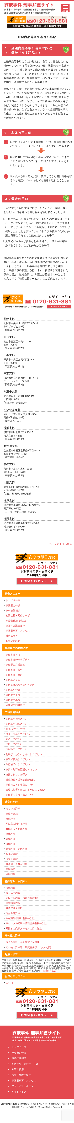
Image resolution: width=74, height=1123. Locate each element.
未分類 (9, 982)
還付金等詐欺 (13, 913)
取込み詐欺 (12, 813)
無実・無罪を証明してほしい (21, 769)
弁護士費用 (18, 1069)
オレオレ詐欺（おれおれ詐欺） (22, 898)
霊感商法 (10, 869)
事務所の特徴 (13, 605)
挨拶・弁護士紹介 (15, 625)
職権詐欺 (10, 843)
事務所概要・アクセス (18, 630)
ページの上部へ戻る (60, 544)
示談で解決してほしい (18, 759)
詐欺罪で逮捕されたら (18, 718)
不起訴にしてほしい (16, 749)
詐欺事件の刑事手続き (18, 659)
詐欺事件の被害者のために (20, 684)
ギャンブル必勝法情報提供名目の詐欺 (26, 923)
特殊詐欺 (10, 888)
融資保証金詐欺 (14, 908)
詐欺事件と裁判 (14, 669)
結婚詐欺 (10, 874)
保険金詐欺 (12, 859)
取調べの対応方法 (15, 729)
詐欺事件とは (13, 654)
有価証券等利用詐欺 (16, 828)
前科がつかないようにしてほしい (24, 754)
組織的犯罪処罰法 (15, 705)
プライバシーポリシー (24, 1086)
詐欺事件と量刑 (14, 674)
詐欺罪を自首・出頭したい (21, 794)
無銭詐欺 (10, 833)
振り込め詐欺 (13, 893)
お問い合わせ (13, 640)
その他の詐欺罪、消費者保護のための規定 (28, 947)
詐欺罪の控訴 (13, 689)
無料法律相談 (13, 610)
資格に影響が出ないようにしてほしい (26, 789)
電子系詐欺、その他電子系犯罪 (22, 942)
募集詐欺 (10, 838)
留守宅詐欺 (12, 854)
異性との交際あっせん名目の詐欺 (24, 928)
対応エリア (12, 635)
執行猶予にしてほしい (18, 764)
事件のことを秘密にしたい (20, 784)
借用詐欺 (10, 818)
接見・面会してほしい (18, 734)
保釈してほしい (14, 744)
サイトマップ (19, 1091)
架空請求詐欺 (13, 903)
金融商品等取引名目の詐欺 (20, 918)
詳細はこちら (49, 971)
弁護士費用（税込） (16, 620)
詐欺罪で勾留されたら (18, 723)
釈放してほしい (14, 739)
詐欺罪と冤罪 (13, 679)
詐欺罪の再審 (13, 700)
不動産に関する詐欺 (16, 823)
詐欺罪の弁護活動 (15, 664)
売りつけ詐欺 (13, 808)
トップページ (13, 600)
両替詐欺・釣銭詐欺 (16, 848)
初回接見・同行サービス (19, 615)
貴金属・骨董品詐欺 (16, 864)
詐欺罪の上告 (13, 695)
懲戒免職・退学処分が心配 (20, 779)
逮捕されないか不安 (16, 774)
